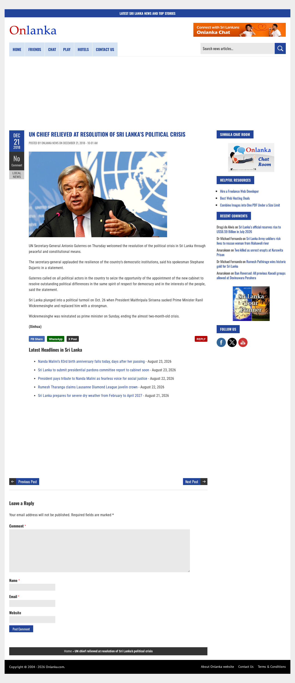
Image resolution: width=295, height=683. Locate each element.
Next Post (191, 481)
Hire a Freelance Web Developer (239, 191)
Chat (52, 49)
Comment (17, 165)
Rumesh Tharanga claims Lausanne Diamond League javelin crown (88, 387)
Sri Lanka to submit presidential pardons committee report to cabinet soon (93, 370)
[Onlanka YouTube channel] (243, 340)
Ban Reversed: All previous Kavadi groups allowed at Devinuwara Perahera (251, 275)
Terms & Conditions (272, 667)
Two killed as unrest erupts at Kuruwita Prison (250, 252)
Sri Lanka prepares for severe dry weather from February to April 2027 (90, 395)
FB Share (37, 339)
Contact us (105, 49)
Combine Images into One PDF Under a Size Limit (250, 204)
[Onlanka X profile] (232, 340)
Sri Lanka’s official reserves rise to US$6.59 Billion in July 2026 (249, 229)
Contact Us (246, 667)
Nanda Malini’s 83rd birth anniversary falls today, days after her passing (91, 361)
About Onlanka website (217, 667)
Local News (16, 175)
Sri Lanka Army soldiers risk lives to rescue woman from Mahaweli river (248, 241)
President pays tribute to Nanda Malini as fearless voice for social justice (92, 378)
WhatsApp (55, 339)
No (16, 158)
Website (15, 612)
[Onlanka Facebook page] (221, 340)
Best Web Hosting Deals (235, 198)
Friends (34, 49)
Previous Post (27, 481)
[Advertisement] (147, 93)
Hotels (83, 49)
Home (17, 49)
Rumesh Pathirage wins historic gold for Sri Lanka (251, 264)
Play (67, 49)
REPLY (201, 339)
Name (14, 580)
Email (14, 596)
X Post (72, 339)
